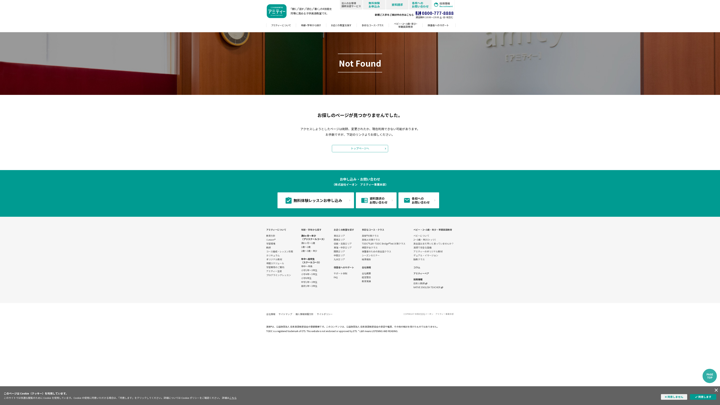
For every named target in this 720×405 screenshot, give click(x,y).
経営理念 (366, 277)
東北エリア (339, 235)
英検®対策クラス (370, 235)
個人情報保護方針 (305, 314)
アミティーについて (276, 229)
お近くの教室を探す (344, 229)
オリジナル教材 (274, 259)
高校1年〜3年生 (309, 285)
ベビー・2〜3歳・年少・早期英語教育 (432, 229)
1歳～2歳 (305, 246)
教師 (268, 247)
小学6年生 (306, 278)
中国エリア (339, 255)
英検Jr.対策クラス (371, 239)
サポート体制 (340, 273)
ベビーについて (421, 235)
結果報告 (366, 259)
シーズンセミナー (371, 255)
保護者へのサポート (344, 267)
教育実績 (366, 281)
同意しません (675, 397)
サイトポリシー (325, 314)
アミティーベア (421, 273)
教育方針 (270, 235)
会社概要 (366, 273)
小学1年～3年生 (309, 270)
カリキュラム (273, 255)
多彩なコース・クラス (373, 229)
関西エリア (339, 251)
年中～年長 (306, 266)
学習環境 (270, 243)
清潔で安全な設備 (422, 247)
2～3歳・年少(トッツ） (425, 239)
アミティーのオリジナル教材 (427, 251)
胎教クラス (419, 259)
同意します (704, 397)
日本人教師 (419, 283)
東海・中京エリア (343, 247)
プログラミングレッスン (278, 275)
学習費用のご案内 (275, 267)
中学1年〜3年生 (309, 282)
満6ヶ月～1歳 (308, 242)
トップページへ (360, 148)
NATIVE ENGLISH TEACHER (427, 287)
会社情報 (366, 267)
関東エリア (339, 239)
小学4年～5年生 (309, 274)
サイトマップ (285, 314)
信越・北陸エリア (343, 243)
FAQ (336, 277)
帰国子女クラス (370, 247)
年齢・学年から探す (311, 229)
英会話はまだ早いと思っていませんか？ (433, 243)
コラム (416, 267)
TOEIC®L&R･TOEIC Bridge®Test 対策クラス (383, 243)
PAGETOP (709, 375)
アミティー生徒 (274, 271)
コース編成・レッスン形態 (279, 251)
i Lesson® (270, 239)
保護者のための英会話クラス (376, 251)
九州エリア (339, 259)
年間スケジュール (275, 263)
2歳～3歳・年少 (309, 250)
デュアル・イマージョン (425, 255)
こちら (233, 398)
